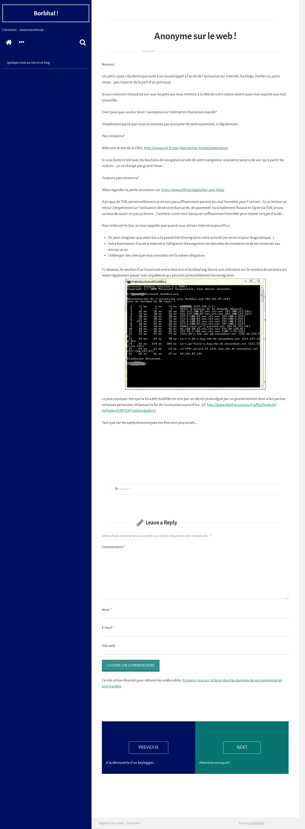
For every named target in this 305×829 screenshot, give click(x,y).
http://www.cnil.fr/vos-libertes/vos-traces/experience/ (186, 148)
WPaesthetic (257, 823)
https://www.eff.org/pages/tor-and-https (192, 190)
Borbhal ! (46, 13)
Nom (107, 610)
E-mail (108, 628)
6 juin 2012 (148, 51)
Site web (108, 646)
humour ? (125, 488)
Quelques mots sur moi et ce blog (28, 62)
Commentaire (114, 547)
